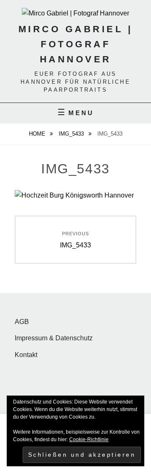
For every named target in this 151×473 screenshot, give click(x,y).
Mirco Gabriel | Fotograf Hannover (75, 44)
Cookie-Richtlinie (89, 439)
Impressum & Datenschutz (54, 338)
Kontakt (26, 354)
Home (38, 134)
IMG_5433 (72, 134)
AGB (22, 321)
